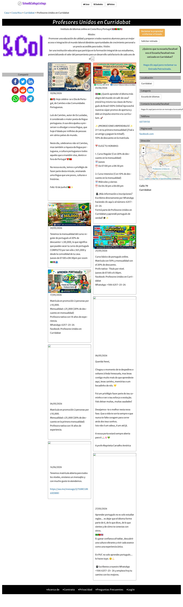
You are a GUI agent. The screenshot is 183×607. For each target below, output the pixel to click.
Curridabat (29, 12)
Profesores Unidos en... (162, 169)
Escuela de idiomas (150, 96)
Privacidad (85, 589)
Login (131, 589)
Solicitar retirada (149, 41)
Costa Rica (16, 12)
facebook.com (146, 134)
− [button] (143, 152)
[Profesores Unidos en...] (161, 163)
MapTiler (155, 178)
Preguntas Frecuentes (110, 589)
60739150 (144, 121)
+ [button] (143, 148)
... (92, 58)
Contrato (69, 589)
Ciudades (99, 4)
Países (112, 4)
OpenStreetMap (165, 178)
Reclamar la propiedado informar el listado (152, 32)
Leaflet (147, 178)
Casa (87, 4)
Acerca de (53, 589)
